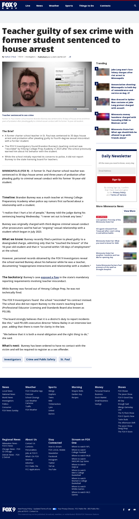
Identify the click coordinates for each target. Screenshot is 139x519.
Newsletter (53, 453)
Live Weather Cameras (31, 401)
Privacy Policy (119, 192)
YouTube (52, 469)
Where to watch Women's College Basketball (79, 481)
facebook (124, 509)
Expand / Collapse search (135, 6)
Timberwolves (54, 404)
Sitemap (29, 459)
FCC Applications (32, 469)
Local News (7, 391)
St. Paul (65, 359)
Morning (77, 387)
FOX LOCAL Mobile (56, 450)
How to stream (55, 446)
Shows (122, 387)
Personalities (31, 450)
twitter (129, 509)
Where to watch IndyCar (79, 465)
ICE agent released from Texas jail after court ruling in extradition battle (108, 231)
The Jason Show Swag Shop (125, 427)
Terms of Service (118, 195)
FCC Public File (31, 466)
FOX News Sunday (10, 410)
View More (129, 210)
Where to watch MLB (81, 455)
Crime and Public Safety (40, 359)
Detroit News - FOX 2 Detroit (10, 455)
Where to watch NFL (81, 446)
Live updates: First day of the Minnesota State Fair (108, 221)
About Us (31, 439)
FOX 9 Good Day (125, 397)
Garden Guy (77, 394)
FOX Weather (31, 409)
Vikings (51, 391)
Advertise (29, 463)
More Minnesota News (110, 206)
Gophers (52, 394)
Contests (29, 446)
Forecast (29, 394)
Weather (30, 387)
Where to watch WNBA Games (79, 487)
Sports (52, 387)
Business (99, 394)
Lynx (50, 407)
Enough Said (123, 404)
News (5, 387)
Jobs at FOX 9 (31, 453)
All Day (121, 400)
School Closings (32, 397)
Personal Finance (102, 391)
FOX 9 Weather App (34, 391)
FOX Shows (123, 391)
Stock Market (101, 397)
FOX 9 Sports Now (126, 416)
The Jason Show (125, 394)
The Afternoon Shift (126, 422)
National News (8, 394)
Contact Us (30, 443)
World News (7, 397)
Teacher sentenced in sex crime (18, 115)
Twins (51, 397)
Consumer (6, 407)
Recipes (75, 397)
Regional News (11, 439)
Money (99, 387)
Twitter (51, 463)
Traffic (28, 406)
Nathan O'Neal (10, 57)
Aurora (51, 413)
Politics (5, 404)
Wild (50, 400)
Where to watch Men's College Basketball (79, 472)
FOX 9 (21, 57)
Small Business (101, 400)
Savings (98, 404)
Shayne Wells (77, 391)
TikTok (51, 466)
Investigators (30, 57)
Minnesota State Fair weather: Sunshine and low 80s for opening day (107, 255)
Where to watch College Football (79, 451)
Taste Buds (123, 419)
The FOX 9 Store (125, 431)
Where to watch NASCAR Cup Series (80, 460)
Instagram (52, 459)
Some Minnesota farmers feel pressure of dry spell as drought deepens (109, 267)
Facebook (52, 456)
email (134, 509)
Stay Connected (55, 441)
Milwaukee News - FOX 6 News (10, 444)
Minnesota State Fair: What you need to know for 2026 (107, 242)
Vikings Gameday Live (125, 408)
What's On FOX (32, 456)
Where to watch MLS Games (81, 493)
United (51, 410)
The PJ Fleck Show (126, 413)
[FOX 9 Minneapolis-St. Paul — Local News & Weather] (11, 5)
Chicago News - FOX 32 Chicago (11, 450)
